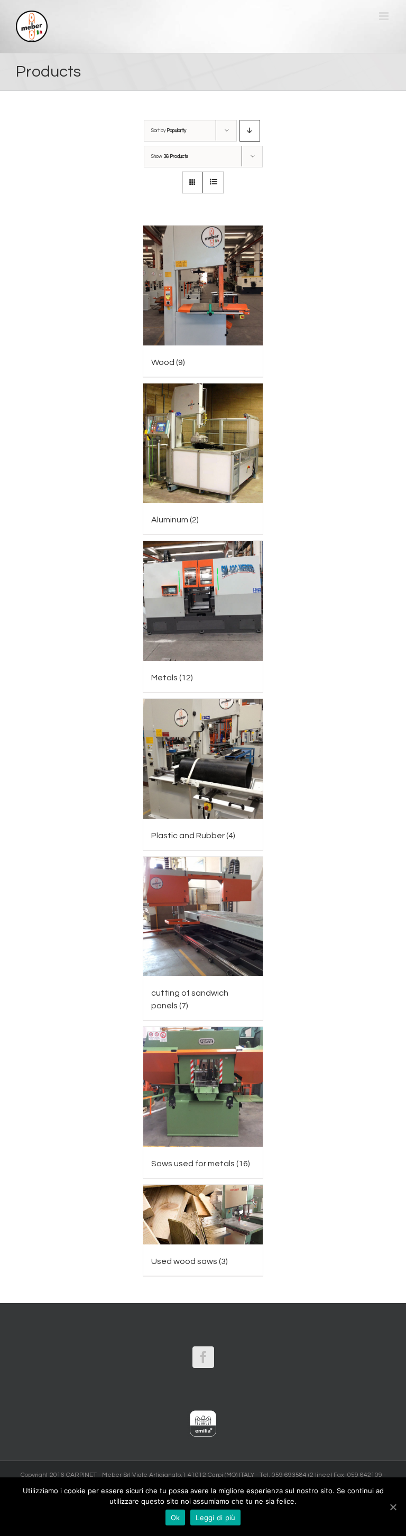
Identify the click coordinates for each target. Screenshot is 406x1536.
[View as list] (213, 182)
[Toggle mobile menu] (384, 16)
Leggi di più (215, 1517)
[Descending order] (249, 131)
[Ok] (392, 1507)
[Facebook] (203, 1357)
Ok (175, 1517)
